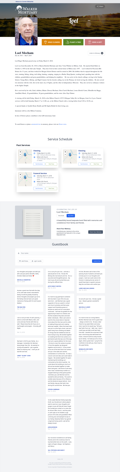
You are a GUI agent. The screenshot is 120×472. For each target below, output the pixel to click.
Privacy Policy (55, 464)
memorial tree (36, 124)
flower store (62, 124)
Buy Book (70, 215)
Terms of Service (65, 464)
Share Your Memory (95, 232)
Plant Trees (51, 164)
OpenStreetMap (62, 467)
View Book (61, 215)
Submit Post (97, 261)
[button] (25, 155)
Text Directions (39, 164)
